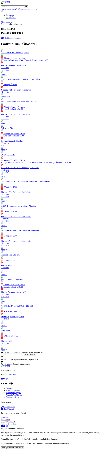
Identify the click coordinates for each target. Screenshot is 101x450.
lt (4, 11)
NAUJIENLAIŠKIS (14, 395)
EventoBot (12, 374)
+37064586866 (19, 9)
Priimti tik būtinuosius (15, 448)
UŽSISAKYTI (30, 355)
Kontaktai (10, 388)
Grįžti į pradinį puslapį (12, 38)
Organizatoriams (12, 397)
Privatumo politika (13, 390)
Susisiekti (4, 417)
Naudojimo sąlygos (13, 393)
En (14, 15)
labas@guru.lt (8, 409)
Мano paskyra (6, 22)
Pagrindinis (5, 24)
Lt (15, 18)
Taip (3, 448)
